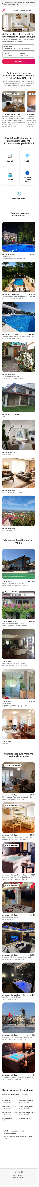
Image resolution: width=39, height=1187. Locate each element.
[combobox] (19, 48)
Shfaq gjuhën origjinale (11, 4)
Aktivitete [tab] (25, 1094)
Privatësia (15, 1177)
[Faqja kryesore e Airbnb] (3, 10)
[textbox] (10, 55)
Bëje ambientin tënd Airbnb (24, 10)
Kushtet (23, 1177)
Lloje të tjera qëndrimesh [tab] (10, 1094)
